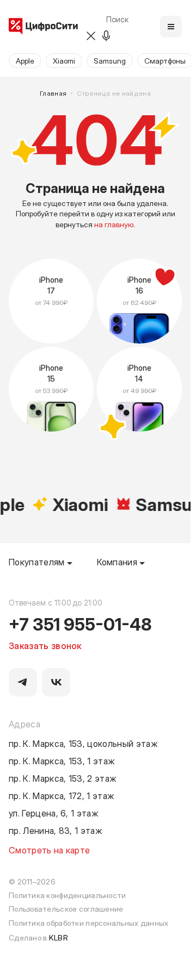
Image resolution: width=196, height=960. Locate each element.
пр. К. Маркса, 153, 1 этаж (62, 760)
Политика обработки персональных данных (89, 922)
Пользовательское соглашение (66, 908)
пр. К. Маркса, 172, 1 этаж (61, 795)
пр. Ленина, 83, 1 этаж (55, 830)
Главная (53, 93)
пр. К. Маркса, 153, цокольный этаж (83, 743)
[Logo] (43, 27)
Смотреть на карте (49, 849)
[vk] (56, 682)
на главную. (114, 224)
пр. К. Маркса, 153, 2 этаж (63, 777)
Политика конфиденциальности (67, 895)
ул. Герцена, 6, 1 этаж (54, 812)
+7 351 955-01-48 (80, 623)
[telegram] (23, 682)
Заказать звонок (45, 645)
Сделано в (38, 937)
